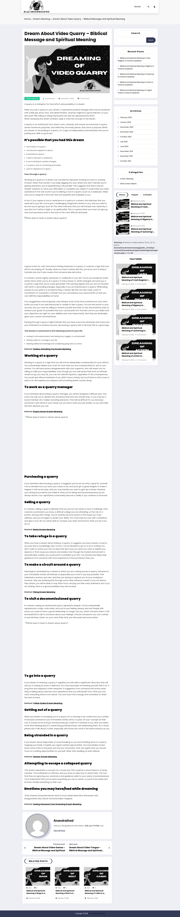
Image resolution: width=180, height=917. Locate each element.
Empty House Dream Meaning (47, 411)
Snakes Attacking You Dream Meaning (52, 349)
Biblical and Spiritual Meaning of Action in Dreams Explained (135, 83)
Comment (147, 195)
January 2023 (125, 122)
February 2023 (126, 117)
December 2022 (126, 127)
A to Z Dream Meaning (97, 913)
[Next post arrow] (109, 848)
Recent (122, 195)
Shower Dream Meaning (45, 756)
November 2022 (126, 132)
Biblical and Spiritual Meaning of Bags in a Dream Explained (35, 892)
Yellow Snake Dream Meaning (47, 703)
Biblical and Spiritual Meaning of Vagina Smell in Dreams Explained (135, 91)
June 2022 (124, 146)
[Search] (148, 6)
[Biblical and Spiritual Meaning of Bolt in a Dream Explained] (67, 876)
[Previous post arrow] (25, 848)
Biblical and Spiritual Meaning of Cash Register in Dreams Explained (134, 59)
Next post (73, 844)
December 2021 (126, 151)
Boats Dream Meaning (44, 529)
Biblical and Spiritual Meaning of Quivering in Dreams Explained (136, 75)
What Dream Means (128, 183)
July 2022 (124, 141)
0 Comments (85, 99)
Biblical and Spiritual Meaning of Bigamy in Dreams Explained (136, 67)
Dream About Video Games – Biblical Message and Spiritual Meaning (48, 849)
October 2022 (125, 137)
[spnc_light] (154, 6)
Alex (30, 888)
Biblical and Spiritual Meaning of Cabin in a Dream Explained (94, 892)
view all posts (59, 831)
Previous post (59, 844)
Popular (134, 195)
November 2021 (126, 156)
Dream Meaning (32, 99)
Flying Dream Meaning (44, 592)
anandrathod (50, 99)
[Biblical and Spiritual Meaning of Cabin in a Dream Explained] (96, 876)
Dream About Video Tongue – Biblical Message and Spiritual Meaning (85, 849)
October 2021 (125, 161)
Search (135, 33)
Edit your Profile (92, 826)
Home (137, 6)
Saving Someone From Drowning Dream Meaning (57, 804)
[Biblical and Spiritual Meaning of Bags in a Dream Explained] (38, 876)
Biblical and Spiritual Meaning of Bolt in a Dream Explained (65, 892)
